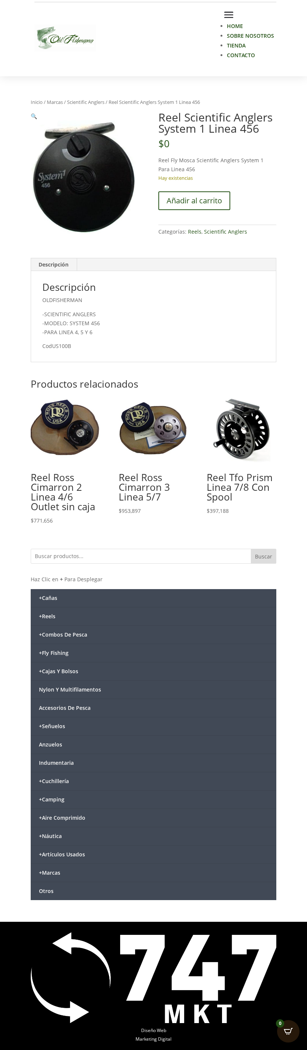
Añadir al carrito (194, 200)
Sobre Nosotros (250, 35)
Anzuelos (50, 744)
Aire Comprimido (62, 817)
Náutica (50, 836)
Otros (46, 890)
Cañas (48, 597)
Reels (194, 231)
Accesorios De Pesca (65, 707)
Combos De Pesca (63, 634)
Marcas (55, 102)
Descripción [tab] (54, 264)
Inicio (37, 102)
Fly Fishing (54, 652)
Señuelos (52, 726)
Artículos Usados (62, 854)
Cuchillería (54, 781)
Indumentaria (56, 762)
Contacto (241, 55)
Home (235, 26)
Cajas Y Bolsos (58, 671)
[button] (34, 116)
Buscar (263, 556)
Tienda (236, 45)
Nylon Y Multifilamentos (70, 689)
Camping (51, 799)
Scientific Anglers (85, 102)
